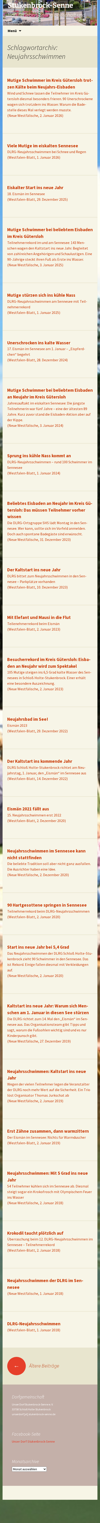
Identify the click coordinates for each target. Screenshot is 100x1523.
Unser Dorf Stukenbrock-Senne (33, 1441)
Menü (12, 30)
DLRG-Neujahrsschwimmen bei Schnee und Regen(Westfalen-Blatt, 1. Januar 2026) (46, 152)
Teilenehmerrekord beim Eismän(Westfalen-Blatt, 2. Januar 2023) (39, 623)
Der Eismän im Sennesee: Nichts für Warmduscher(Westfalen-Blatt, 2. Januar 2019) (48, 1137)
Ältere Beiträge (36, 1365)
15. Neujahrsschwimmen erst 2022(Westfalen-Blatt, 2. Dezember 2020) (36, 815)
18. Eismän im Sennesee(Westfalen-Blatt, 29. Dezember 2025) (37, 193)
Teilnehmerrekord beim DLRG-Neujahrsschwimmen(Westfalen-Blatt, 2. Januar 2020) (48, 911)
